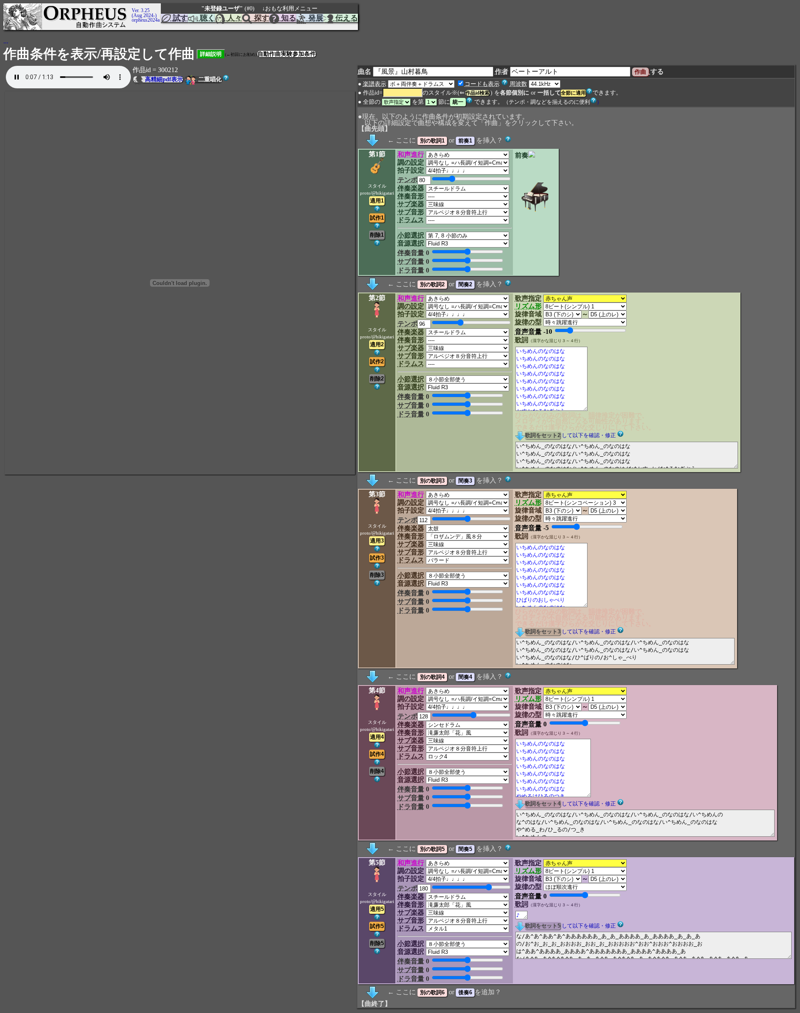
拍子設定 (411, 170)
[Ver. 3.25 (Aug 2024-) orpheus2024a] (130, 7)
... (5, 41)
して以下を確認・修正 (588, 435)
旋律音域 (528, 314)
